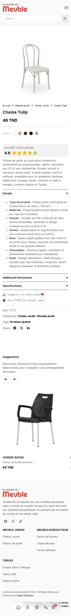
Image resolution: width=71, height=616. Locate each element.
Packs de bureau (47, 536)
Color (6, 133)
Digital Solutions (25, 595)
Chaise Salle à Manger (16, 567)
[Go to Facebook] (5, 521)
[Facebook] (14, 328)
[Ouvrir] (66, 7)
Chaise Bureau (46, 543)
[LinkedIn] (28, 328)
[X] (21, 328)
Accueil (6, 105)
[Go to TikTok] (20, 521)
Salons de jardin (13, 543)
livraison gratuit (20, 321)
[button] (14, 133)
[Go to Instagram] (13, 521)
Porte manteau (46, 550)
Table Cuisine (11, 580)
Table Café (9, 574)
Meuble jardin (22, 105)
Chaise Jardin (42, 105)
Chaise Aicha (13, 457)
